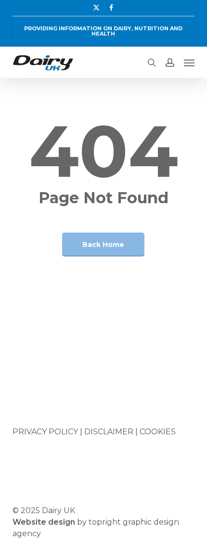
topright (105, 522)
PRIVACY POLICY (45, 431)
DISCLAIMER (108, 431)
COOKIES (158, 431)
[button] (189, 62)
